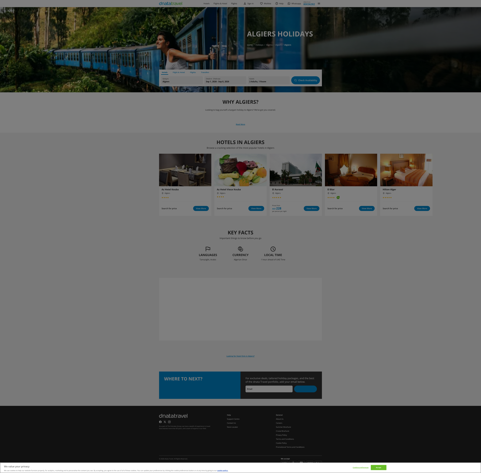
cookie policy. (222, 470)
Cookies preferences (361, 467)
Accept (378, 467)
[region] (240, 467)
